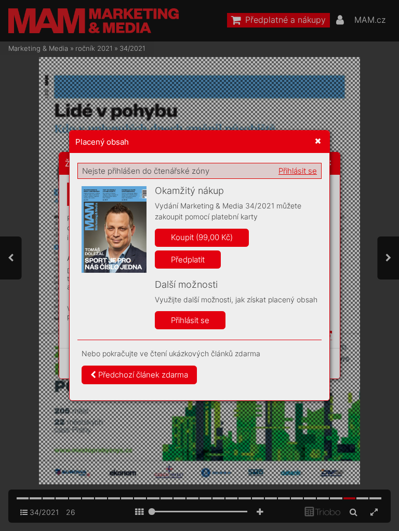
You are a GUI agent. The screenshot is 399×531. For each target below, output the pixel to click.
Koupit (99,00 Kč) (202, 237)
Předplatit (188, 259)
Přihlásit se (297, 171)
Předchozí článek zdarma (142, 375)
